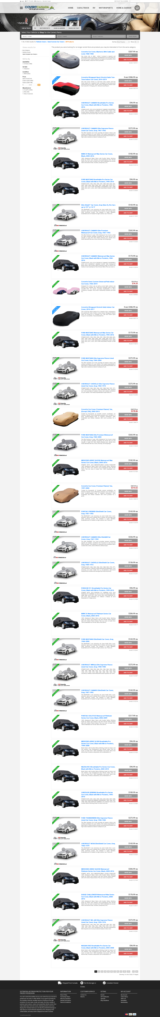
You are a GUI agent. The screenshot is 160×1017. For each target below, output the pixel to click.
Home (70, 8)
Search (74, 28)
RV (94, 8)
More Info (128, 55)
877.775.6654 (29, 1)
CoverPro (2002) (28, 90)
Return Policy (63, 995)
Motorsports (106, 8)
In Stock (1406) (28, 63)
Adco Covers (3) (28, 93)
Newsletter (124, 1000)
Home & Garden (123, 8)
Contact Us (39, 1)
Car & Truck (83, 8)
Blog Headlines (105, 1000)
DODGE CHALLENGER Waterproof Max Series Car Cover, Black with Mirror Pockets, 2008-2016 (97, 897)
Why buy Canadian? (65, 998)
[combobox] (38, 36)
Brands (102, 995)
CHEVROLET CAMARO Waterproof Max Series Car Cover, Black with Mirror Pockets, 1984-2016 (98, 258)
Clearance (26, 68)
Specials (103, 998)
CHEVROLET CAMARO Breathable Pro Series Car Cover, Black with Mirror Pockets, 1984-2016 (97, 105)
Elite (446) (26, 92)
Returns (82, 996)
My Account (124, 995)
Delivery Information (65, 1000)
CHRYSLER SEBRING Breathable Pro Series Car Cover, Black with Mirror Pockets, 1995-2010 (97, 795)
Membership (124, 1002)
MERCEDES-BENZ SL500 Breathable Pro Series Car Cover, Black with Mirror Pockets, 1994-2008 (97, 743)
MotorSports (45, 28)
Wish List (123, 998)
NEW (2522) (27, 73)
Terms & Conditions (65, 1002)
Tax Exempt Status (65, 996)
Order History (124, 996)
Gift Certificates (105, 996)
